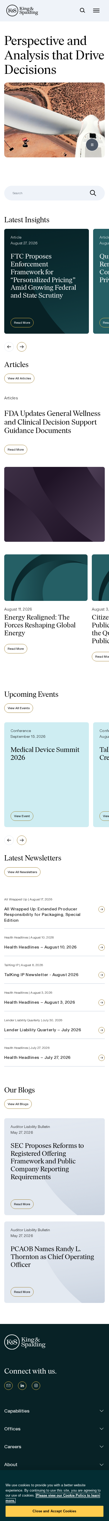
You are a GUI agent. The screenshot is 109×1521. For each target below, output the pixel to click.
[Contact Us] (8, 1385)
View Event (22, 816)
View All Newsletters (22, 872)
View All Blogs (18, 1104)
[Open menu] (96, 10)
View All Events (19, 708)
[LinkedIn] (22, 1385)
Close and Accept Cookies (54, 1511)
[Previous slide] (9, 347)
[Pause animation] (92, 144)
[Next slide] (21, 347)
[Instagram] (36, 1385)
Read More (22, 322)
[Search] (82, 10)
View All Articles (19, 378)
